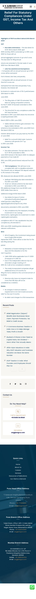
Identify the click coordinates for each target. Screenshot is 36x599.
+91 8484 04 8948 (18, 418)
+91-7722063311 (21, 503)
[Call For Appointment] (18, 411)
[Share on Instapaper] (26, 384)
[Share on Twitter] (15, 384)
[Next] (22, 369)
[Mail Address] (18, 425)
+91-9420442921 (20, 530)
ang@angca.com (18, 433)
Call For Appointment (18, 415)
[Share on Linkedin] (21, 384)
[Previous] (14, 369)
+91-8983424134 (21, 557)
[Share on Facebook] (10, 384)
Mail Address (18, 430)
